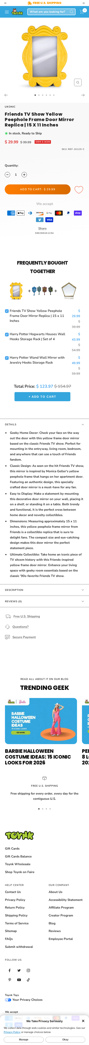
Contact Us (13, 892)
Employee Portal (61, 939)
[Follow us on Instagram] (28, 970)
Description (14, 590)
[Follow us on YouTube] (19, 980)
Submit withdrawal (19, 947)
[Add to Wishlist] (79, 190)
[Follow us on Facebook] (9, 970)
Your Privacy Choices (27, 1000)
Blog (52, 923)
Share (42, 228)
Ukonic (10, 106)
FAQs (9, 939)
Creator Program (61, 915)
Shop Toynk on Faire (19, 872)
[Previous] (6, 95)
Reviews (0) (13, 601)
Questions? (20, 627)
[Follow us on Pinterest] (9, 980)
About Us (55, 892)
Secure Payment (24, 637)
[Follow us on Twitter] (19, 970)
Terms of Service (17, 923)
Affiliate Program (61, 907)
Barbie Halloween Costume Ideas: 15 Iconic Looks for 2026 (38, 757)
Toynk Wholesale (17, 864)
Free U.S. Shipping (26, 616)
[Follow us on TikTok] (28, 980)
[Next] (83, 95)
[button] (82, 12)
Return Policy (15, 907)
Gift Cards (12, 848)
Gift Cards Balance (18, 856)
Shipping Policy (16, 915)
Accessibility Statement (66, 900)
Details (10, 424)
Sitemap (11, 931)
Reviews (55, 931)
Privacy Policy (15, 900)
